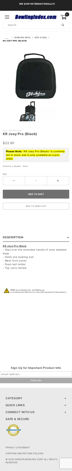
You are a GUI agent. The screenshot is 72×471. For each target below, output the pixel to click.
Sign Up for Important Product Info (36, 367)
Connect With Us (20, 412)
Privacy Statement (18, 447)
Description (13, 237)
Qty (5, 174)
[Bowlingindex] (36, 16)
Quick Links (15, 405)
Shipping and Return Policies (25, 453)
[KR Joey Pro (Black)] (36, 89)
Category (14, 398)
